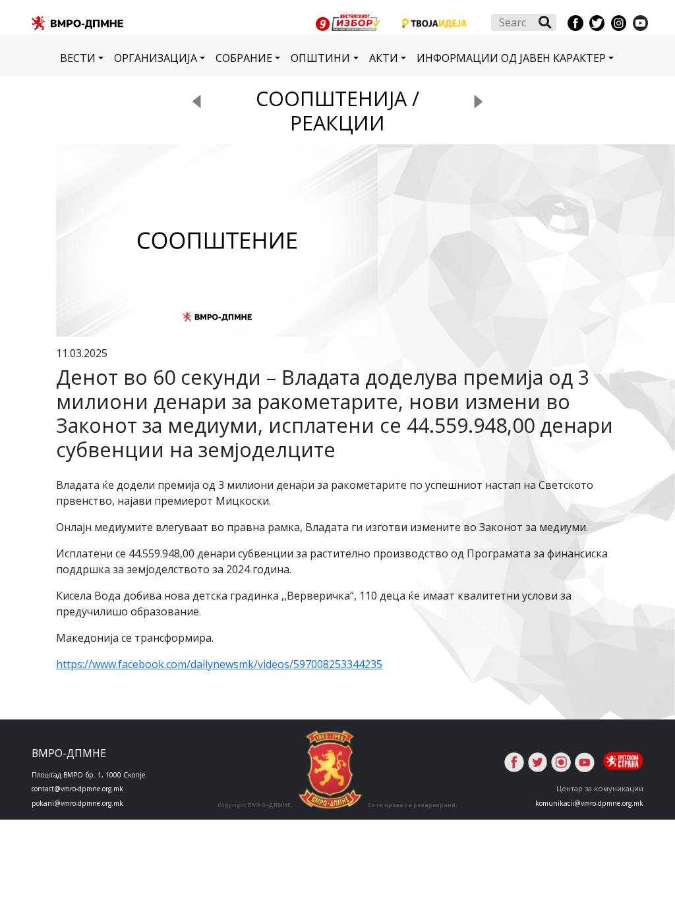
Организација (155, 58)
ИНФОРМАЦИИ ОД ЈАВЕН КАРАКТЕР (511, 58)
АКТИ (383, 58)
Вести (78, 58)
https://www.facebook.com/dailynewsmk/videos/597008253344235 (219, 664)
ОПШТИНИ (320, 58)
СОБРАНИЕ (244, 58)
